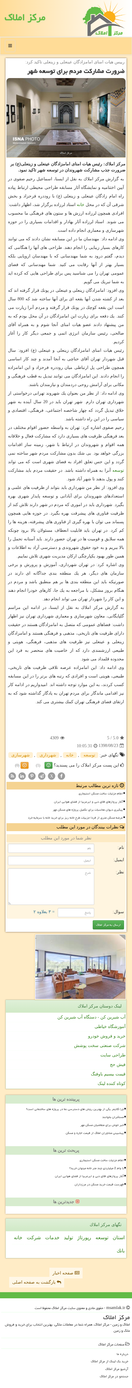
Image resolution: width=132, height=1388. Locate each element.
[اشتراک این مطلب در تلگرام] (41, 775)
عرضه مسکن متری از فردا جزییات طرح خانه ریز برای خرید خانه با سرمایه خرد (75, 818)
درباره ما (122, 1354)
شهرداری (48, 755)
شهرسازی (20, 755)
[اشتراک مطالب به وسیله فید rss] (12, 775)
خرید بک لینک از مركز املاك (109, 1361)
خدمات (52, 1237)
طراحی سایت (113, 1055)
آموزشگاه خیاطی (110, 1026)
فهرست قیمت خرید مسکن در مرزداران (99, 1184)
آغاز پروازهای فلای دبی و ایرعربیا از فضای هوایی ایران (88, 802)
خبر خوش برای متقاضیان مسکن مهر (102, 1125)
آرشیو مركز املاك (116, 1369)
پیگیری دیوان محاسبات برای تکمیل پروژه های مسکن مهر (88, 810)
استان (119, 1237)
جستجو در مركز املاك (114, 1376)
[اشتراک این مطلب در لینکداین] (22, 775)
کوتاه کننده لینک (112, 1083)
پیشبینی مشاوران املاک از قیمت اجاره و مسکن (95, 1133)
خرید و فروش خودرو (107, 1036)
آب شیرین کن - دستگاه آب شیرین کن (91, 1017)
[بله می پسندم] (48, 765)
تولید (68, 1237)
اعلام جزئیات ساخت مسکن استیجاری (101, 793)
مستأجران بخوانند (113, 1117)
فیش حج (118, 1064)
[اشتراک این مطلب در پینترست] (32, 775)
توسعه (118, 470)
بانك (121, 1250)
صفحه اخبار (63, 1273)
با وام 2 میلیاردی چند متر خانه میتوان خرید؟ (96, 1168)
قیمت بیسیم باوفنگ (108, 1074)
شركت (34, 1237)
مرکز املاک (25, 17)
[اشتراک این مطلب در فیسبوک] (61, 775)
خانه (80, 204)
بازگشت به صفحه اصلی (34, 1282)
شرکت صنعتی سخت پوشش (100, 1045)
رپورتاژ (84, 1237)
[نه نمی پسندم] (25, 765)
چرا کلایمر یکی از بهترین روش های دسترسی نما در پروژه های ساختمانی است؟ (75, 1109)
